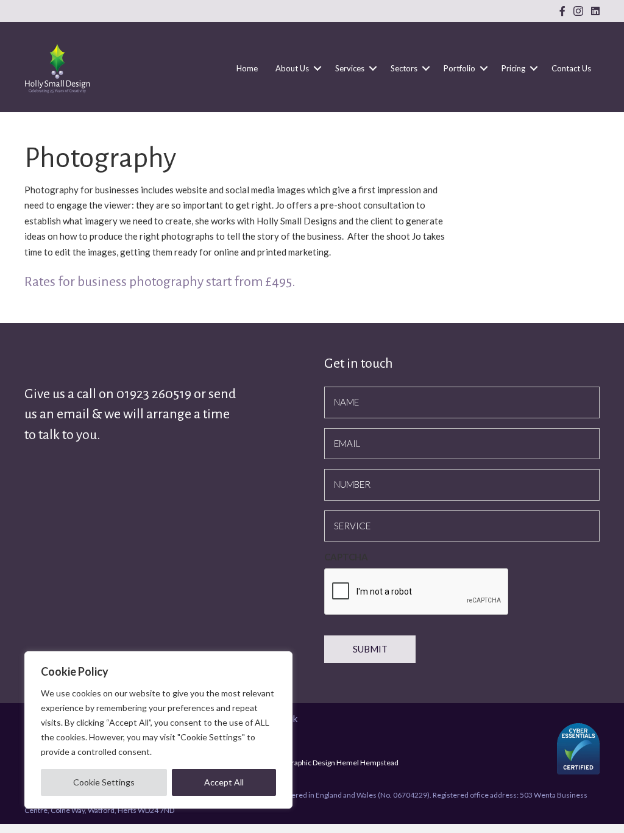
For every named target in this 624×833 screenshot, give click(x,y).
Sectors (404, 68)
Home (247, 68)
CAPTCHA (346, 556)
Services (349, 68)
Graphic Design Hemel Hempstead (342, 762)
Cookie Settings (104, 782)
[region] (158, 730)
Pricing (513, 68)
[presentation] (416, 592)
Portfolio (459, 68)
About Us (292, 68)
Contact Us (571, 68)
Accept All (224, 782)
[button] (317, 68)
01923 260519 (155, 394)
